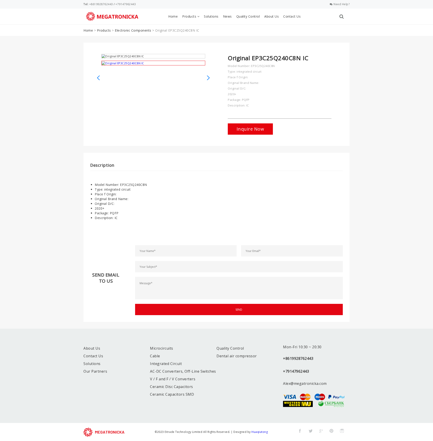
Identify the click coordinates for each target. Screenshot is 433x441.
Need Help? (342, 4)
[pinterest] (331, 431)
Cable (155, 355)
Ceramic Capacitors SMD (172, 394)
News (227, 16)
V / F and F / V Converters (172, 378)
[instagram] (342, 431)
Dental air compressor (236, 355)
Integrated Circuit (166, 363)
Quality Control (248, 16)
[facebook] (300, 431)
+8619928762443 (101, 4)
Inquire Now (250, 129)
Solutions (211, 16)
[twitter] (311, 431)
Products (189, 16)
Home (173, 16)
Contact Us (292, 16)
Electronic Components (133, 30)
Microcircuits (161, 348)
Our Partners (95, 371)
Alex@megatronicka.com (305, 383)
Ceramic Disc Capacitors (171, 386)
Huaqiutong (259, 432)
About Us (271, 16)
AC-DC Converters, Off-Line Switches (183, 371)
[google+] (321, 431)
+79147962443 (125, 4)
